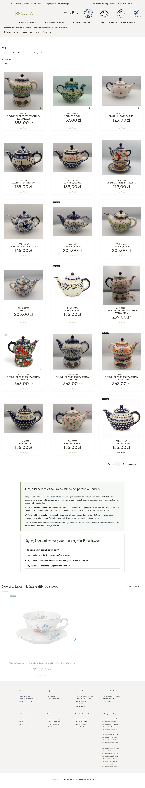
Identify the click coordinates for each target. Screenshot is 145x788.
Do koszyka (19, 108)
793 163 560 (35, 3)
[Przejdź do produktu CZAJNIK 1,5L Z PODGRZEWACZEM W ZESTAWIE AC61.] (121, 285)
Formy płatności (24, 696)
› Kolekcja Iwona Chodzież (110, 734)
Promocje (113, 22)
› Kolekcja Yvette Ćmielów (109, 764)
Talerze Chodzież (107, 701)
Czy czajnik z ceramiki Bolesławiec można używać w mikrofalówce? (57, 560)
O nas (21, 719)
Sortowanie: (7, 59)
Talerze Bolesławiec (81, 726)
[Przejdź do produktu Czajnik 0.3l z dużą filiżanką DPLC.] (121, 157)
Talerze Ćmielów (80, 706)
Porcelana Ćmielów (27, 22)
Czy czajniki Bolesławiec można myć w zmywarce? (50, 555)
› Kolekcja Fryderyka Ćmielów (111, 732)
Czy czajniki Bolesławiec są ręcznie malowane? (48, 566)
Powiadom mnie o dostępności (65, 238)
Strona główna (9, 27)
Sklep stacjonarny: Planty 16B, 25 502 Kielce (112, 3)
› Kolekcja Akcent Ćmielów (110, 719)
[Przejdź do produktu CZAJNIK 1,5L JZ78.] (23, 285)
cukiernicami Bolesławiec (98, 523)
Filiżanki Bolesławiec (81, 721)
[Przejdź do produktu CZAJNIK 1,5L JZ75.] (121, 221)
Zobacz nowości (133, 586)
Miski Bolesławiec (80, 724)
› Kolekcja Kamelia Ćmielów (110, 740)
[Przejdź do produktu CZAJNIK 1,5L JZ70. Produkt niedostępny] (72, 221)
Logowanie (51, 696)
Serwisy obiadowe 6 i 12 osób (84, 696)
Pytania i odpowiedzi (54, 724)
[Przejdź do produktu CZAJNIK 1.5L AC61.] (72, 418)
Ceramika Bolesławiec (83, 714)
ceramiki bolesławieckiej (61, 497)
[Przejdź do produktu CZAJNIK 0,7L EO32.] (72, 157)
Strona (111, 464)
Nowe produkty (128, 22)
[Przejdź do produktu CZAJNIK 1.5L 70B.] (23, 418)
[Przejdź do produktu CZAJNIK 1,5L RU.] (72, 285)
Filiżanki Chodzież (108, 698)
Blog (21, 724)
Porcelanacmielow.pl (69, 779)
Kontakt (22, 721)
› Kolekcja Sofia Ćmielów (109, 761)
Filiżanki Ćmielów (80, 701)
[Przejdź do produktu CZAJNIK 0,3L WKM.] (72, 91)
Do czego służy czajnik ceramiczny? (43, 550)
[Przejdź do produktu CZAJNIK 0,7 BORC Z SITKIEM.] (121, 91)
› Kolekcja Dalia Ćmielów (109, 729)
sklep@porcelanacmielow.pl (57, 3)
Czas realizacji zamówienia (27, 701)
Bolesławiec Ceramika (54, 22)
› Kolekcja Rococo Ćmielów (110, 758)
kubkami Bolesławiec (76, 523)
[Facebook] (12, 3)
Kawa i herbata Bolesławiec (42, 27)
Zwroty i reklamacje (53, 719)
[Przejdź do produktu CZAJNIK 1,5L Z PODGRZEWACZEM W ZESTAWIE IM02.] (23, 351)
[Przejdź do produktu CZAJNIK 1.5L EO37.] (121, 418)
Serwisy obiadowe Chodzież (111, 696)
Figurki (101, 22)
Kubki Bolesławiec (81, 719)
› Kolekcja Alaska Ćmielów (110, 742)
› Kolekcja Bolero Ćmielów (110, 724)
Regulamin (51, 726)
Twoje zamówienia (53, 698)
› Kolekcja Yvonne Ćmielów (110, 766)
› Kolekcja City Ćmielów (109, 726)
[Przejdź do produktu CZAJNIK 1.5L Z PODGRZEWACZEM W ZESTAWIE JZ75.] (23, 91)
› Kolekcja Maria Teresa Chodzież (111, 751)
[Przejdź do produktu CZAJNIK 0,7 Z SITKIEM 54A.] (23, 157)
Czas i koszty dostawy (26, 698)
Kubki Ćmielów (79, 704)
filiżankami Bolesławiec (58, 523)
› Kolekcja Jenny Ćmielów (109, 737)
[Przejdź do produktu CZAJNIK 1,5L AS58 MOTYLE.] (23, 221)
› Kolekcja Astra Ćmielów (109, 721)
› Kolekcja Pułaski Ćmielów (110, 756)
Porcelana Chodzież (81, 22)
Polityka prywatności (53, 721)
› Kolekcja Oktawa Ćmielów (110, 753)
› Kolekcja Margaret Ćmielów (110, 748)
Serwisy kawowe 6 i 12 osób (83, 698)
